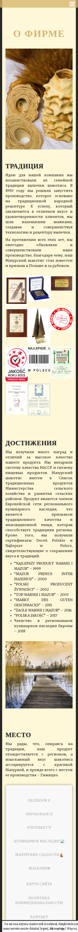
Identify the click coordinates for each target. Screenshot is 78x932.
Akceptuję (57, 928)
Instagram (38, 814)
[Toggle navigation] (72, 4)
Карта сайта (39, 884)
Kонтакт (39, 917)
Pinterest (38, 828)
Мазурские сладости (37, 855)
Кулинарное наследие (37, 841)
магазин (37, 868)
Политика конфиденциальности (39, 900)
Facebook (38, 800)
